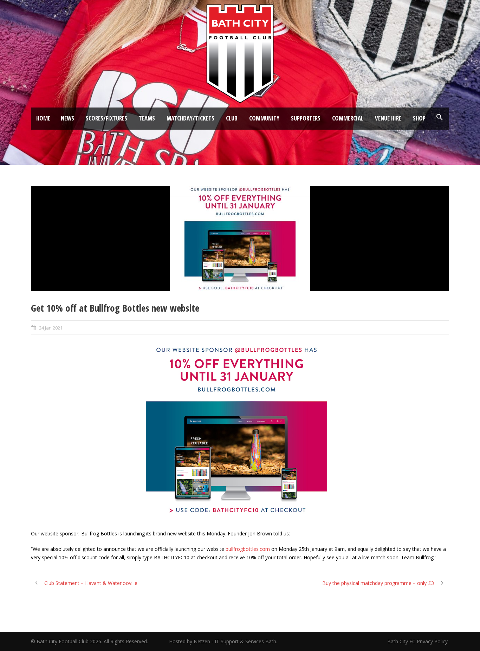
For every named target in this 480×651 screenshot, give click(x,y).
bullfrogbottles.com (248, 549)
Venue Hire (388, 118)
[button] (439, 117)
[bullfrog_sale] (240, 238)
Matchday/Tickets (190, 118)
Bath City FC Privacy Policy (418, 641)
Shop (419, 118)
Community (264, 118)
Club (232, 118)
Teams (147, 118)
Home (43, 118)
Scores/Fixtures (106, 118)
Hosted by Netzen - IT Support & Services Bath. (223, 641)
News (67, 118)
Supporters (305, 118)
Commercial (347, 118)
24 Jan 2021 (51, 328)
